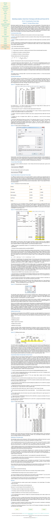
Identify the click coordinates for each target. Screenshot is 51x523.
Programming (5, 6)
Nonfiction (5, 45)
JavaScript (5, 27)
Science (5, 4)
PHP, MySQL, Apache (5, 25)
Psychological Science (5, 46)
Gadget (5, 34)
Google (5, 11)
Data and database (5, 8)
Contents (30, 509)
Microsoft (5, 13)
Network (5, 38)
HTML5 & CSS (5, 20)
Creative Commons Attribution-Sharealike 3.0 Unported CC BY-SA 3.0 (31, 513)
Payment (5, 41)
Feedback (5, 43)
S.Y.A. (36, 517)
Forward (44, 509)
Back (17, 509)
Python (5, 22)
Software (5, 31)
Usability (5, 39)
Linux (5, 15)
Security (5, 29)
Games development (5, 36)
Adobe (5, 18)
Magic (5, 48)
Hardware (5, 32)
